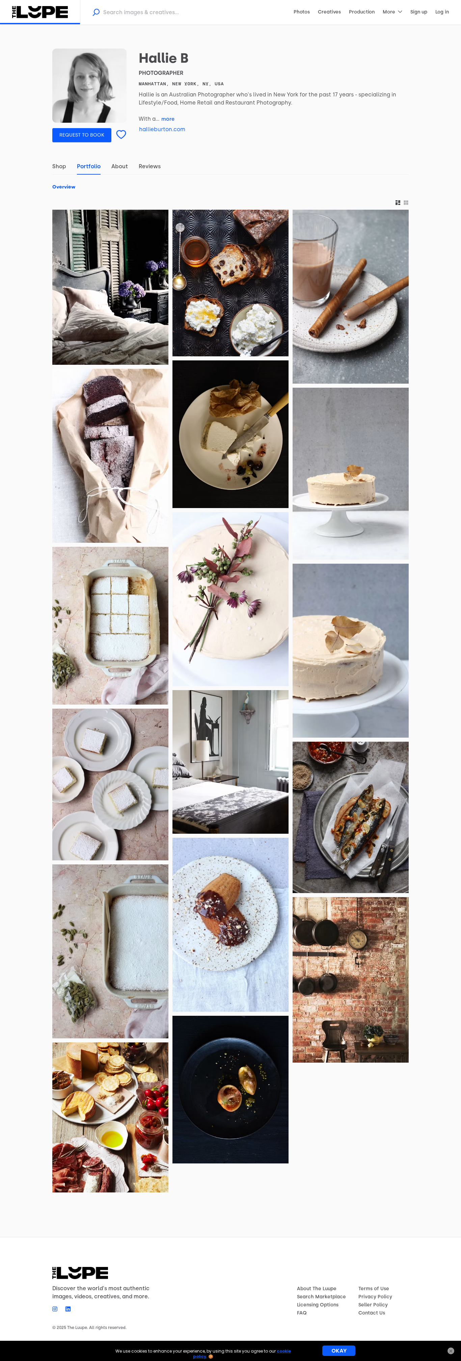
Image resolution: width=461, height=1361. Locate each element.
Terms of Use (373, 1289)
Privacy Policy (375, 1297)
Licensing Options (317, 1305)
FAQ (302, 1313)
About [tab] (119, 166)
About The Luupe (316, 1289)
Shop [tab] (59, 166)
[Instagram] (56, 1309)
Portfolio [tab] (89, 166)
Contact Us (371, 1313)
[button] (398, 203)
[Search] (96, 12)
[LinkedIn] (66, 1309)
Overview (63, 187)
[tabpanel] (230, 686)
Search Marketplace (321, 1297)
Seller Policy (373, 1305)
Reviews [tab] (150, 166)
